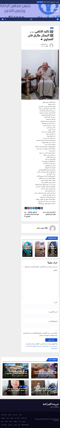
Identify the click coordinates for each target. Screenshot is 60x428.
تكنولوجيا (3, 418)
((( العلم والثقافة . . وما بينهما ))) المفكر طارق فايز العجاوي (31, 214)
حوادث (11, 418)
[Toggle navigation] (31, 19)
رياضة (7, 418)
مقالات (55, 243)
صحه (20, 421)
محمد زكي (15, 414)
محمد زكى (43, 44)
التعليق (55, 270)
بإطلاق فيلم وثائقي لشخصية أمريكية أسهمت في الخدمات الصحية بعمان (45, 373)
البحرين (15, 424)
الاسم (55, 302)
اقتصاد (6, 421)
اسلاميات (10, 414)
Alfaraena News (25, 424)
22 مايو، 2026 (51, 375)
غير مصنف (25, 386)
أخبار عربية (17, 418)
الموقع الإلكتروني (52, 321)
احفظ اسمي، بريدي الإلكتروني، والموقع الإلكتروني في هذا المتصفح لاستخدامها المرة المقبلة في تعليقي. (40, 334)
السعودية (10, 424)
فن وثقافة (16, 421)
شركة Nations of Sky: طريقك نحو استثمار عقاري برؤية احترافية (17, 373)
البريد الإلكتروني (52, 312)
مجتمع (24, 421)
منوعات (10, 421)
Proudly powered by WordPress (42, 419)
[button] (5, 19)
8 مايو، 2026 (22, 375)
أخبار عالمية (3, 414)
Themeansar (56, 420)
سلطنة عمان (54, 386)
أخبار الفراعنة (24, 418)
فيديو (19, 424)
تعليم (2, 421)
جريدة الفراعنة (52, 254)
